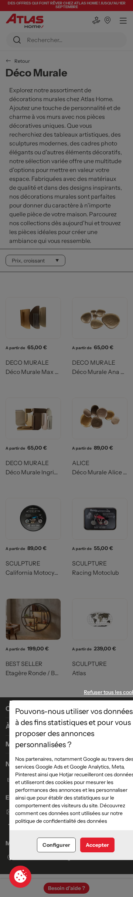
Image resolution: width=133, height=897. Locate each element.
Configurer (56, 845)
